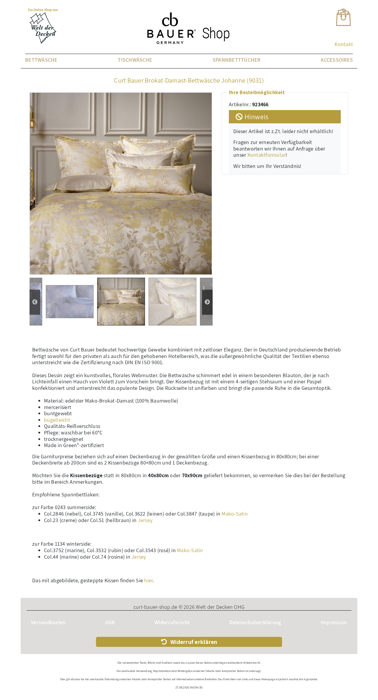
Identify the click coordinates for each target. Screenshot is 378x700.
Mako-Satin (234, 513)
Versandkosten (48, 622)
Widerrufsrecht (172, 622)
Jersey (145, 520)
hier (148, 580)
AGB (110, 622)
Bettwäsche (41, 59)
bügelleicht (57, 419)
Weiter (35, 302)
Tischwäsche (135, 59)
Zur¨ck (207, 302)
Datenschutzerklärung (255, 622)
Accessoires (337, 59)
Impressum (334, 622)
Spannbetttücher (236, 59)
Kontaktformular (266, 154)
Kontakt (344, 44)
